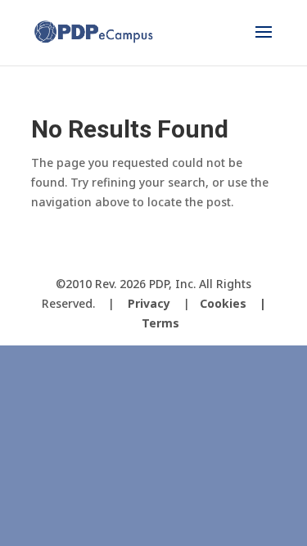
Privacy (149, 303)
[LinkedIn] (200, 256)
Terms (160, 323)
